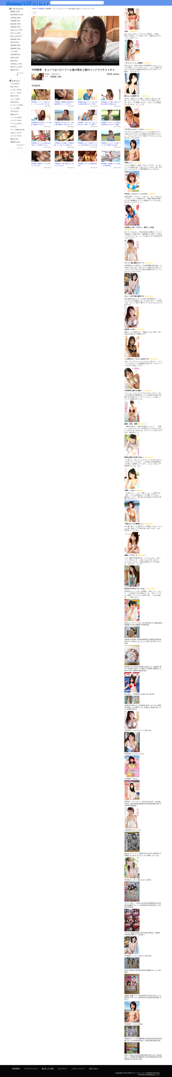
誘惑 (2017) (14, 114)
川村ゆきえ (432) (16, 64)
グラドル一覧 (20, 74)
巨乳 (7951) (14, 87)
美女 (59, 76)
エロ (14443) (14, 84)
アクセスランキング (31, 1068)
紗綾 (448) (14, 61)
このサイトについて (78, 1068)
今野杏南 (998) (15, 18)
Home (34, 8)
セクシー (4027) (15, 93)
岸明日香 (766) (15, 27)
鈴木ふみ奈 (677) (16, 36)
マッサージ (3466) (16, 105)
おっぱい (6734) (15, 90)
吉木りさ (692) (15, 33)
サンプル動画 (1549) (17, 130)
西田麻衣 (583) (15, 48)
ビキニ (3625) (15, 99)
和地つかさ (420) (16, 67)
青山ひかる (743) (16, 30)
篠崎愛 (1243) (15, 11)
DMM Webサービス (153, 1075)
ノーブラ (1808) (15, 117)
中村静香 (41, 8)
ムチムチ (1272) (15, 136)
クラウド (20, 148)
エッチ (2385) (15, 108)
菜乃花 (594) (14, 42)
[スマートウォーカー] (28, 3)
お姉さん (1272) (15, 133)
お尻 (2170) (14, 111)
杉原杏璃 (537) (15, 54)
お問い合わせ (93, 1068)
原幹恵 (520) (14, 58)
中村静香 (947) (15, 21)
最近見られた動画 (48, 1068)
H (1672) (13, 127)
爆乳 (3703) (14, 96)
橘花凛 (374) (14, 70)
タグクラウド (62, 1068)
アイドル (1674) (15, 124)
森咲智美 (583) (15, 45)
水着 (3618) (14, 102)
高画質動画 (16, 1068)
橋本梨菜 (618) (15, 39)
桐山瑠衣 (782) (15, 24)
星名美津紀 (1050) (16, 14)
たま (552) (14, 51)
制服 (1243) (14, 139)
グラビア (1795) (15, 120)
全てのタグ (20, 145)
